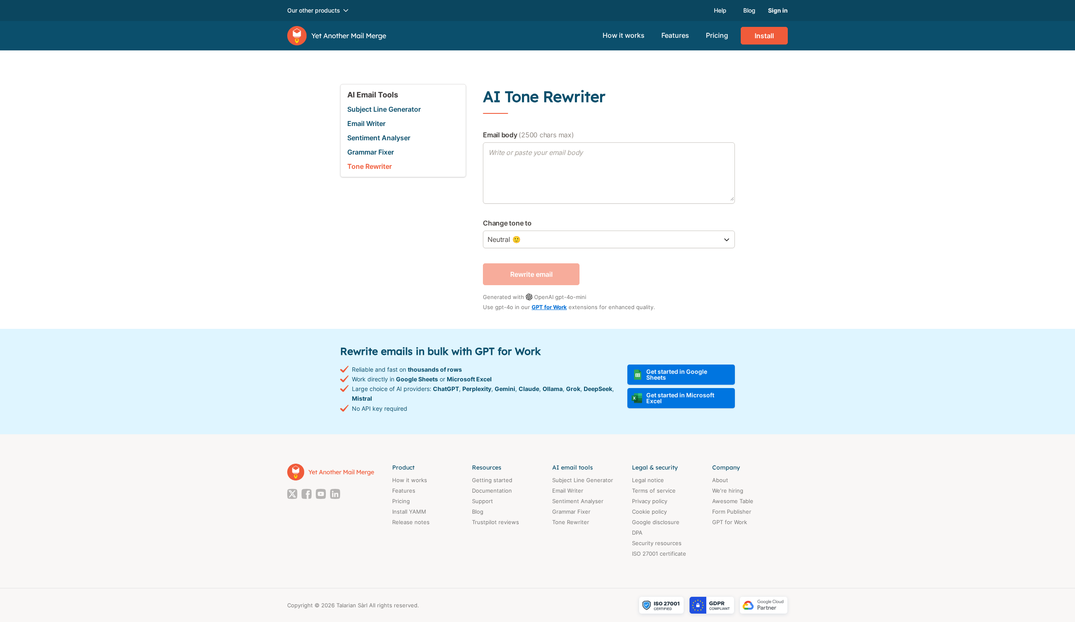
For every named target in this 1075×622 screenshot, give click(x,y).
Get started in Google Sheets (676, 374)
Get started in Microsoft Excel (680, 397)
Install (764, 35)
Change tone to (507, 223)
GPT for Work (549, 307)
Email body (528, 135)
